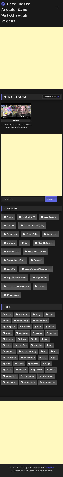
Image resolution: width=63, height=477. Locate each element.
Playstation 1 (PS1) (37, 251)
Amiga (10, 217)
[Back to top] (54, 468)
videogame (11, 376)
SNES (8, 370)
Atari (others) (50, 217)
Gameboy (51, 234)
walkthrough (47, 376)
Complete (10, 326)
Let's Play (22, 345)
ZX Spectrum (13, 295)
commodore (41, 320)
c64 (7, 320)
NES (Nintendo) (45, 243)
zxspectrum (11, 382)
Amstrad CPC (28, 217)
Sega (47, 363)
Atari (51, 314)
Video (52, 370)
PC (45, 351)
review (21, 363)
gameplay (23, 333)
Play (56, 351)
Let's (8, 345)
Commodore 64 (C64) (34, 225)
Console (26, 326)
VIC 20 (41, 286)
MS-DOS (11, 243)
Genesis (9, 339)
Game (9, 333)
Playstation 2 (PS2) (15, 260)
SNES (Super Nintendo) (18, 286)
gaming (53, 333)
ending (51, 326)
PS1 (44, 357)
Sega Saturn (41, 277)
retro (8, 363)
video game (29, 376)
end (39, 326)
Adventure (23, 314)
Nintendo (10, 351)
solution (22, 370)
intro (46, 339)
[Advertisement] (31, 58)
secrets (34, 363)
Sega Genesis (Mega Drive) (37, 269)
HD (35, 339)
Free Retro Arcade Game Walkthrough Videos (15, 12)
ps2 (55, 357)
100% (8, 314)
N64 (26, 243)
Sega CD (11, 269)
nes (50, 345)
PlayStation (11, 357)
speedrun (37, 370)
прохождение (49, 382)
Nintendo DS (12, 251)
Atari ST (10, 225)
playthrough (29, 357)
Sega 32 (38, 260)
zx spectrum (29, 382)
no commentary (29, 351)
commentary (22, 320)
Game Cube (32, 234)
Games (38, 333)
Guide (24, 339)
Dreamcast (12, 234)
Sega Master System (16, 277)
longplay (38, 345)
